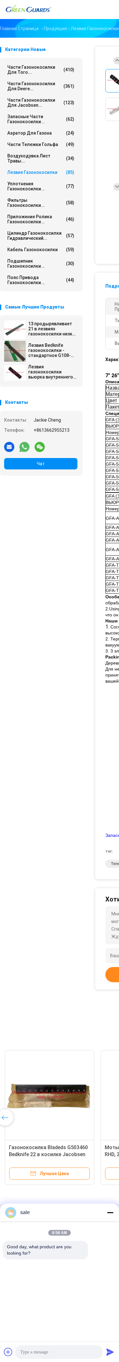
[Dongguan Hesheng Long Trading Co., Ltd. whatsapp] (24, 447)
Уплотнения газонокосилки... (40, 186)
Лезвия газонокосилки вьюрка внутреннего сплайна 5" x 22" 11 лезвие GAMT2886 (50, 371)
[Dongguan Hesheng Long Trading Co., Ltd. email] (9, 447)
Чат (41, 463)
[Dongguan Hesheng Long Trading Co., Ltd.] (28, 9)
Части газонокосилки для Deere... (40, 86)
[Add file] (8, 1352)
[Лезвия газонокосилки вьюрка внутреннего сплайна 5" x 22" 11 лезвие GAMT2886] (15, 373)
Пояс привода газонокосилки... (40, 280)
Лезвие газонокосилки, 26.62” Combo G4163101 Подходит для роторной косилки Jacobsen (62, 1154)
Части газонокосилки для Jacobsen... (40, 103)
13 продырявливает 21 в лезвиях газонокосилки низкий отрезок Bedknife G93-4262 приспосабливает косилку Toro (52, 328)
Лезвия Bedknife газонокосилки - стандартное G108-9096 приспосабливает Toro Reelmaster (49, 350)
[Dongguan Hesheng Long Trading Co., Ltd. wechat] (40, 447)
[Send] (110, 1352)
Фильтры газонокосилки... (40, 203)
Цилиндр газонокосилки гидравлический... (40, 236)
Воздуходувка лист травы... (40, 158)
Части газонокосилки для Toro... (40, 70)
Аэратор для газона (40, 133)
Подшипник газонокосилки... (40, 263)
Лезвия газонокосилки (40, 172)
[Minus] (110, 1212)
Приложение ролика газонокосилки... (40, 219)
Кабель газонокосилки (40, 249)
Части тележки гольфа (40, 144)
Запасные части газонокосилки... (40, 119)
